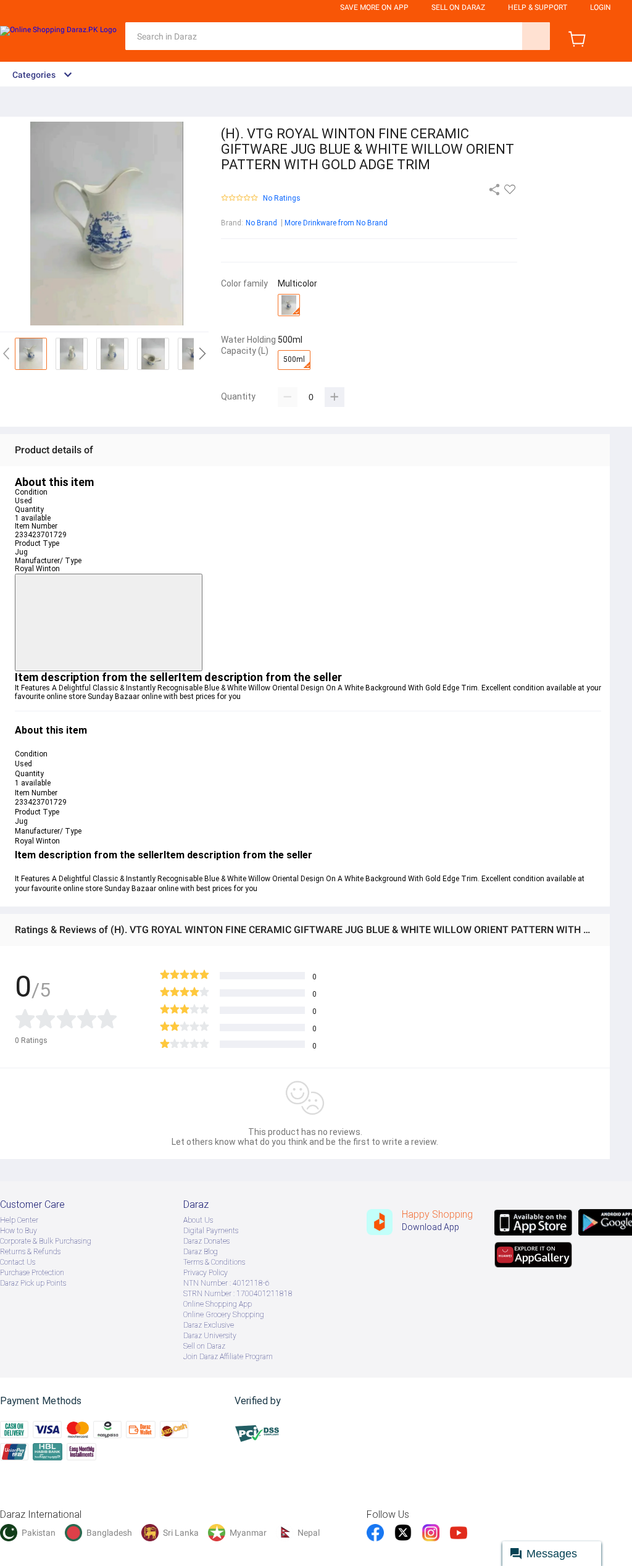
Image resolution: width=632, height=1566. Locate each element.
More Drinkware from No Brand (336, 223)
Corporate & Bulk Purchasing (45, 1241)
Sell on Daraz (204, 1346)
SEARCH (536, 36)
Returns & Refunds (30, 1251)
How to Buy (18, 1230)
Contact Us (17, 1262)
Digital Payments (210, 1230)
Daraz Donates (206, 1241)
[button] (108, 622)
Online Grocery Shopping (223, 1314)
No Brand (261, 223)
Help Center (19, 1220)
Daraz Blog (200, 1251)
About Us (198, 1220)
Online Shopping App (217, 1304)
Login (600, 7)
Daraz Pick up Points (33, 1283)
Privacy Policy (205, 1272)
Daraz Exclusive (208, 1325)
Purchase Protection (32, 1272)
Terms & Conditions (214, 1262)
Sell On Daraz (458, 7)
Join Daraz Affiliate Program (228, 1356)
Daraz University (209, 1335)
